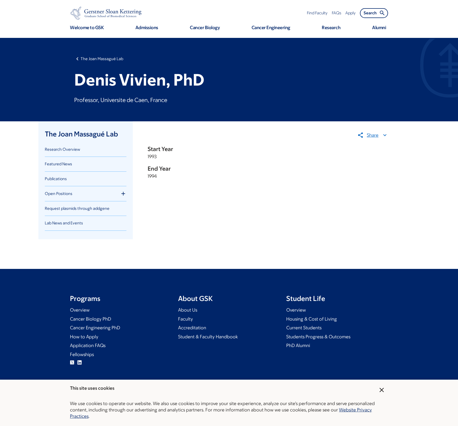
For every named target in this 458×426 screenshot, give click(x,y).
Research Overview (62, 149)
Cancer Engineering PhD (95, 327)
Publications (56, 178)
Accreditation (192, 327)
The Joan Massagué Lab (102, 58)
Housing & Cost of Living (311, 319)
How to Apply (84, 336)
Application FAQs (87, 345)
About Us (187, 310)
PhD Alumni (298, 345)
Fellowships (82, 354)
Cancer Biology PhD (90, 319)
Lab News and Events (64, 223)
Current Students (304, 327)
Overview (80, 310)
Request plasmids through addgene (77, 208)
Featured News (58, 164)
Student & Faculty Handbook (208, 336)
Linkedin (79, 362)
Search (370, 13)
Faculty (185, 319)
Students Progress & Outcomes (318, 336)
